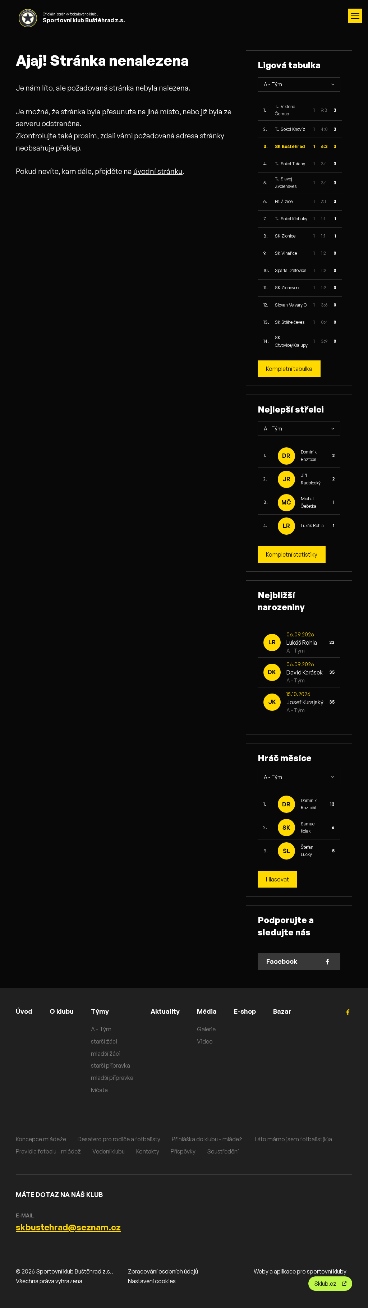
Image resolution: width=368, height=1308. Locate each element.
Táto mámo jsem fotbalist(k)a (293, 1139)
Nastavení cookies (152, 1281)
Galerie (206, 1029)
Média (207, 1011)
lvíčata (99, 1089)
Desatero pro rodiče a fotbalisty (119, 1139)
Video (205, 1041)
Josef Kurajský (304, 702)
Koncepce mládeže (41, 1139)
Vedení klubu (108, 1151)
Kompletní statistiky (291, 554)
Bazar (282, 1011)
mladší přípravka (112, 1077)
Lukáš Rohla (312, 525)
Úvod (24, 1011)
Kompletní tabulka (289, 368)
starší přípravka (110, 1065)
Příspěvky (183, 1151)
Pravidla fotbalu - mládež (48, 1151)
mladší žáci (105, 1053)
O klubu (62, 1011)
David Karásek (304, 672)
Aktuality (165, 1011)
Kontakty (147, 1151)
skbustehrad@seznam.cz (68, 1227)
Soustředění (223, 1151)
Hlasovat (277, 879)
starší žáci (104, 1041)
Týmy (100, 1011)
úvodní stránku (158, 171)
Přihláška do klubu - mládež (207, 1139)
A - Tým (101, 1029)
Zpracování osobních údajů (163, 1271)
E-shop (245, 1011)
